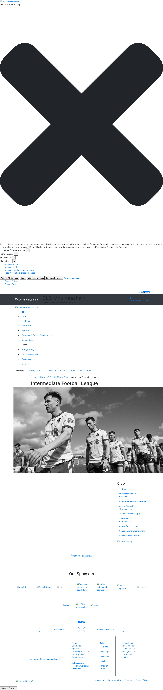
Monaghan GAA (129, 651)
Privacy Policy (11, 284)
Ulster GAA (127, 654)
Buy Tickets (59, 629)
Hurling (52, 370)
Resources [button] (27, 359)
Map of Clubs (86, 370)
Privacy (114, 680)
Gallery (32, 370)
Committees (27, 340)
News (74, 643)
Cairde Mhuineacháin (138, 300)
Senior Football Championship (126, 519)
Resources (76, 668)
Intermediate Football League (132, 501)
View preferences (36, 278)
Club (66, 377)
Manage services (12, 267)
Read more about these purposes (20, 273)
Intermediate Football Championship (129, 495)
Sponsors (26, 330)
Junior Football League (129, 513)
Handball (64, 370)
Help (99, 680)
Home (35, 377)
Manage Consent (8, 688)
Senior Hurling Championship (132, 531)
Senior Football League (129, 526)
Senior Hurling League (129, 535)
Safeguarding (28, 349)
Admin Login (127, 643)
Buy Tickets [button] (27, 325)
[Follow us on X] (145, 292)
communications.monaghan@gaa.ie (45, 659)
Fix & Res (26, 321)
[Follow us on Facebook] (144, 292)
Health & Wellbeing (30, 354)
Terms (142, 680)
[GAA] (66, 605)
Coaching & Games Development (37, 335)
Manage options (12, 264)
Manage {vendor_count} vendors (19, 270)
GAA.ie (125, 657)
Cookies (128, 680)
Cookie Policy (11, 281)
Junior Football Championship (126, 507)
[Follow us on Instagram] (147, 292)
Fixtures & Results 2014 (50, 377)
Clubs (73, 370)
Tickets (42, 370)
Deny (23, 278)
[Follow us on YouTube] (149, 292)
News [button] (25, 316)
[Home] (84, 312)
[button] (81, 124)
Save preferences (54, 278)
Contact (25, 364)
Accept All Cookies (9, 278)
